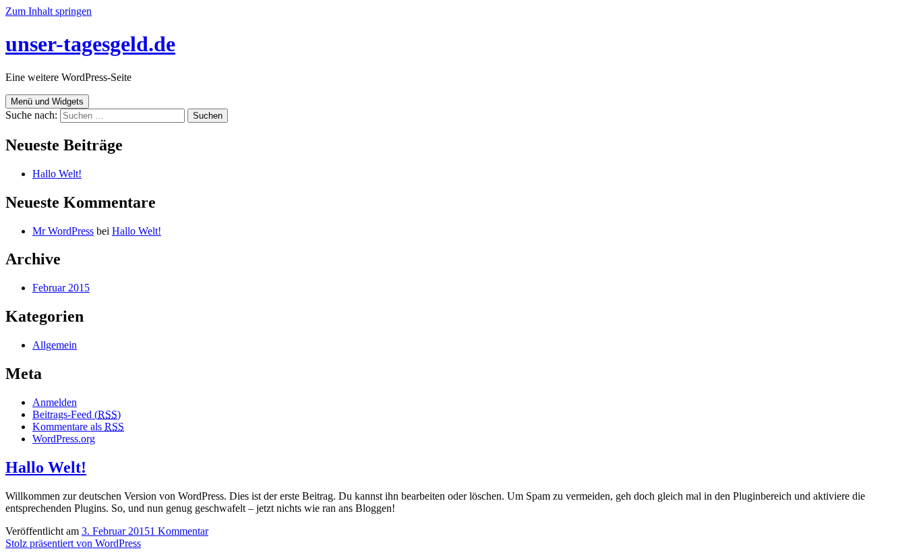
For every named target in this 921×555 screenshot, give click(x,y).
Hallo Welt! (57, 173)
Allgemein (54, 345)
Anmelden (54, 402)
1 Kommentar (179, 531)
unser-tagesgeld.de (90, 44)
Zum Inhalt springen (48, 11)
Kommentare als (78, 426)
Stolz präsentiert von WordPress (73, 543)
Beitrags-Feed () (76, 414)
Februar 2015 (61, 287)
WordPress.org (63, 438)
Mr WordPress (63, 231)
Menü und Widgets (47, 101)
